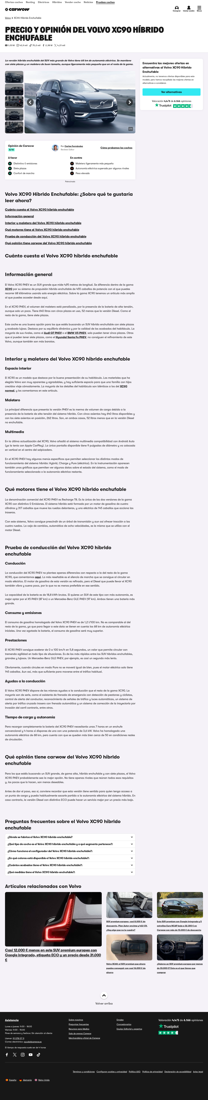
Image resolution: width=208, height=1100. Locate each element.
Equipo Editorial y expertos (129, 1029)
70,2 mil (36, 45)
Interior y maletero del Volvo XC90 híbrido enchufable (43, 223)
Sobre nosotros (76, 1020)
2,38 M (48, 45)
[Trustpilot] (171, 105)
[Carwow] (17, 9)
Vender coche (73, 2)
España (12, 1080)
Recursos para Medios (79, 1029)
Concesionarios (124, 1024)
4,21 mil (61, 45)
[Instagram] (23, 1056)
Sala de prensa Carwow (80, 1033)
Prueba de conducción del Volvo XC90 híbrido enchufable (45, 236)
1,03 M (11, 45)
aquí (38, 577)
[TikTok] (38, 1056)
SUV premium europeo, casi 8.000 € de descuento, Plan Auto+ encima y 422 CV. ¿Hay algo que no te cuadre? (126, 925)
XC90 (8, 289)
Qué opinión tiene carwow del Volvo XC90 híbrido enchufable (48, 243)
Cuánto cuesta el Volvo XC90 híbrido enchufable (39, 209)
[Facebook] (7, 1056)
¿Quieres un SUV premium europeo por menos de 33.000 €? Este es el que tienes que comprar (180, 968)
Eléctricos (43, 2)
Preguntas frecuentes (79, 1024)
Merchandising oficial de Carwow (84, 1038)
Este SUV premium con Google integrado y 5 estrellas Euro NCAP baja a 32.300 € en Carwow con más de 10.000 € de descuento (179, 925)
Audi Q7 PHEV (53, 332)
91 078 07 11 (18, 1038)
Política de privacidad (152, 1071)
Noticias (88, 2)
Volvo (8, 18)
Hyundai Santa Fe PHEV (71, 337)
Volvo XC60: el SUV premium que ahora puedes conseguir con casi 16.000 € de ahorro (126, 968)
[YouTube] (31, 1056)
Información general (19, 216)
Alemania (27, 1080)
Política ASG (135, 1071)
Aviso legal (198, 1071)
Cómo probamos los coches (116, 147)
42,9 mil (23, 45)
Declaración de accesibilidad (177, 1071)
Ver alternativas (171, 92)
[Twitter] (15, 1056)
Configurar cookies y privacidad (112, 1071)
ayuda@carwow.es (33, 1041)
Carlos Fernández (74, 146)
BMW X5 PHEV (76, 332)
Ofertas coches (14, 2)
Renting (30, 2)
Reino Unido (44, 1080)
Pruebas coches (105, 2)
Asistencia (12, 1020)
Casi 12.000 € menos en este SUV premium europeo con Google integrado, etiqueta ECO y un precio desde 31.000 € (53, 955)
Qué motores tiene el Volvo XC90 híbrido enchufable (42, 229)
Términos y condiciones (84, 1071)
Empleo (120, 1020)
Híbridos (57, 2)
